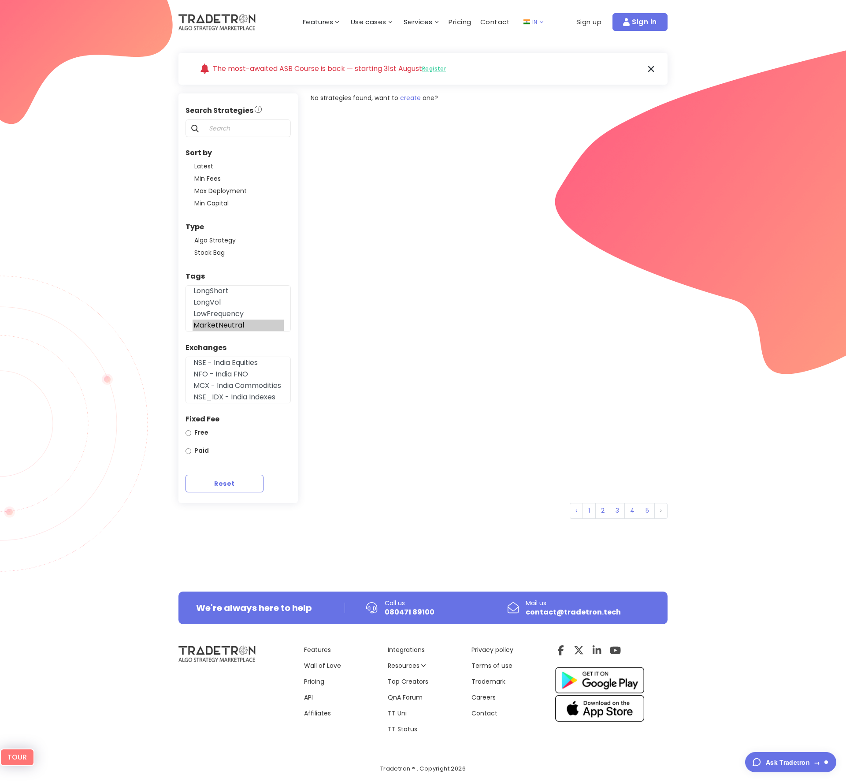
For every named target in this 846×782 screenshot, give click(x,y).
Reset (224, 483)
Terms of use (491, 665)
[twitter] (578, 650)
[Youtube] (615, 650)
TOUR (17, 757)
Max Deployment (220, 190)
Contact (495, 21)
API (308, 697)
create (410, 97)
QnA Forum (405, 697)
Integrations (406, 649)
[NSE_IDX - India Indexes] (238, 397)
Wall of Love (322, 665)
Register (434, 68)
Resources (404, 665)
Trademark (488, 681)
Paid (201, 450)
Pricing (460, 21)
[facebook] (560, 650)
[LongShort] (238, 291)
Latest (203, 166)
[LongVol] (238, 302)
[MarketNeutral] (238, 325)
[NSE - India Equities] (238, 363)
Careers (483, 697)
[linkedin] (596, 650)
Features (317, 649)
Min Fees (207, 178)
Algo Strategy (215, 240)
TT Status (402, 729)
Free (201, 432)
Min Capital (211, 203)
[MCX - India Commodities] (238, 385)
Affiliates (317, 713)
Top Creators (408, 681)
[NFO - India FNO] (238, 374)
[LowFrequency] (238, 314)
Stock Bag (209, 252)
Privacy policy (492, 649)
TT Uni (397, 713)
